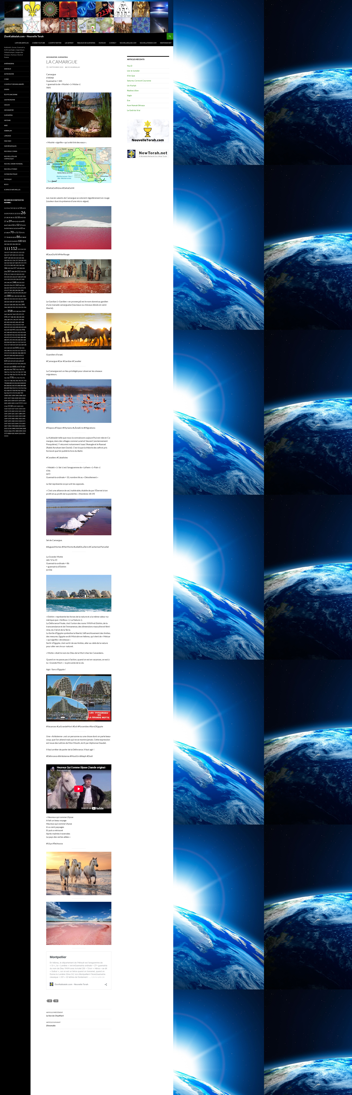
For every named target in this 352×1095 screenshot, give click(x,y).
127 (8, 255)
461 (13, 335)
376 (5, 317)
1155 (23, 409)
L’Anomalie (53, 1024)
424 (14, 327)
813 (13, 383)
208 (12, 271)
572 (5, 353)
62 (15, 228)
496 (16, 340)
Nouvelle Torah (10, 169)
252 (20, 282)
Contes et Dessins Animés (14, 84)
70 (12, 232)
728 (24, 372)
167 (13, 263)
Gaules (7, 105)
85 (15, 237)
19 (9, 213)
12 (18, 208)
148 (5, 260)
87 (21, 237)
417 (20, 325)
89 (25, 237)
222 (23, 274)
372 (20, 314)
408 (22, 322)
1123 (9, 409)
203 (23, 268)
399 (20, 319)
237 (20, 279)
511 (16, 342)
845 (5, 385)
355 (22, 307)
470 (5, 337)
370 (17, 314)
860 (8, 385)
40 (13, 221)
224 (8, 277)
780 (11, 380)
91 (7, 241)
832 (24, 383)
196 (11, 268)
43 (19, 221)
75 (23, 232)
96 (13, 241)
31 (14, 217)
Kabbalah (8, 131)
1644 (16, 423)
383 (20, 317)
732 (8, 374)
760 (24, 374)
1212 (16, 411)
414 (17, 325)
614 (11, 358)
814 (16, 383)
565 (22, 350)
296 (22, 293)
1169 (5, 411)
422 (11, 327)
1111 (20, 403)
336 (5, 304)
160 (22, 260)
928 (8, 390)
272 (19, 288)
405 (14, 322)
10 (14, 208)
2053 (23, 426)
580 (13, 353)
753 (16, 374)
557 (19, 350)
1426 (20, 418)
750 (13, 374)
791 (22, 380)
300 (9, 295)
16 (5, 213)
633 (8, 363)
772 (18, 378)
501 (22, 340)
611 (22, 355)
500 (19, 340)
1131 (16, 409)
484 (22, 337)
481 (19, 337)
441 (14, 330)
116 (5, 252)
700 (56, 1001)
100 (20, 240)
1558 (20, 421)
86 (18, 237)
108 (16, 244)
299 (5, 296)
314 (13, 299)
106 (13, 244)
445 (20, 330)
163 (8, 263)
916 (25, 388)
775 (23, 378)
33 (18, 217)
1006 (17, 395)
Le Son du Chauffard (55, 1014)
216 (5, 274)
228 (19, 277)
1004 (13, 395)
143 (17, 258)
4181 (13, 433)
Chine (6, 79)
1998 (13, 426)
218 (11, 274)
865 (13, 385)
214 (22, 271)
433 (22, 327)
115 (24, 249)
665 (11, 367)
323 (8, 302)
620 (5, 361)
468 (24, 335)
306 (24, 296)
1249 (9, 413)
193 (9, 268)
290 (8, 293)
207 (9, 271)
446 (23, 330)
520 (11, 345)
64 (19, 228)
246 (8, 282)
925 (5, 390)
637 (16, 363)
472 (8, 337)
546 (5, 350)
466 (22, 335)
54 (23, 225)
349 (11, 307)
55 (25, 225)
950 (22, 390)
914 (22, 388)
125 (23, 252)
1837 (5, 426)
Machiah (7, 141)
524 (17, 345)
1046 (5, 400)
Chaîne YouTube (38, 43)
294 (19, 293)
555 (16, 350)
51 (15, 225)
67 (5, 232)
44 (21, 221)
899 (8, 388)
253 (23, 282)
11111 (6, 436)
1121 (21, 406)
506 (13, 342)
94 (9, 241)
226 (13, 277)
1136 (20, 409)
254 (5, 285)
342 (17, 304)
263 (23, 285)
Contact (112, 43)
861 (11, 385)
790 (19, 380)
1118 (10, 406)
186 (5, 268)
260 (17, 285)
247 (11, 282)
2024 (20, 426)
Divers (6, 89)
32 (16, 217)
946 (19, 390)
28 (7, 217)
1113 (24, 403)
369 (14, 314)
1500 (13, 421)
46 (5, 225)
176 (8, 265)
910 (13, 388)
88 (23, 237)
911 (16, 388)
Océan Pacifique (10, 174)
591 (24, 353)
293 (17, 293)
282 (13, 290)
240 (22, 279)
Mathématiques (10, 146)
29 (9, 217)
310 (8, 299)
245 (5, 282)
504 (8, 342)
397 (17, 319)
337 (8, 304)
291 (11, 293)
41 (15, 221)
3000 (17, 431)
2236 (10, 428)
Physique (8, 179)
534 (8, 348)
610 (19, 355)
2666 (10, 431)
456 (5, 335)
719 (16, 372)
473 (11, 337)
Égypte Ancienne (10, 94)
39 (10, 221)
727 (22, 372)
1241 (5, 413)
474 (13, 337)
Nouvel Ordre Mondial (13, 164)
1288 (20, 413)
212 (18, 271)
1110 (16, 403)
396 (14, 319)
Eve (128, 100)
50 (13, 225)
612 (5, 358)
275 (24, 288)
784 (17, 380)
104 (8, 244)
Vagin (129, 95)
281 (11, 290)
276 (5, 290)
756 (22, 374)
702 (17, 369)
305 (21, 296)
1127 (13, 409)
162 (5, 263)
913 (19, 388)
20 (11, 213)
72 (17, 232)
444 (17, 330)
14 (23, 208)
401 (5, 322)
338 (11, 304)
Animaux (7, 69)
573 (8, 353)
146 (22, 258)
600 (11, 355)
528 (22, 345)
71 (15, 232)
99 (17, 241)
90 (5, 241)
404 (11, 322)
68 (7, 232)
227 (16, 277)
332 (19, 302)
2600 (24, 428)
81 (11, 237)
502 (24, 340)
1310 (9, 416)
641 (19, 363)
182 (17, 265)
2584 (20, 428)
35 (23, 217)
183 (20, 265)
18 (7, 213)
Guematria (63, 57)
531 (5, 348)
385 (23, 317)
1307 (5, 416)
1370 (9, 418)
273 (22, 288)
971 (11, 393)
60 (11, 228)
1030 (16, 398)
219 (14, 274)
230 (24, 277)
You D (129, 66)
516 (5, 345)
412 (14, 325)
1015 (5, 398)
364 (23, 311)
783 (14, 380)
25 (20, 213)
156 (13, 260)
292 (14, 293)
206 (5, 271)
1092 (9, 403)
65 (21, 228)
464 (19, 335)
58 (7, 228)
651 (24, 363)
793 (25, 380)
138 (9, 258)
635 (13, 363)
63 (17, 228)
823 (19, 383)
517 (8, 345)
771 (15, 378)
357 (5, 311)
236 (17, 279)
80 (9, 237)
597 (8, 355)
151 (11, 260)
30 (11, 217)
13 (20, 208)
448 (8, 332)
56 (5, 228)
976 (16, 393)
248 (14, 282)
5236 (20, 433)
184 (23, 265)
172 (22, 263)
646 (22, 363)
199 (18, 268)
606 (17, 355)
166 (11, 263)
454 (24, 332)
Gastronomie (9, 100)
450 (13, 332)
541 (17, 347)
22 (15, 213)
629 (22, 361)
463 (16, 335)
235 (14, 279)
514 (22, 342)
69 (9, 232)
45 (23, 221)
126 (5, 255)
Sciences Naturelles (12, 189)
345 (50, 1001)
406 (17, 322)
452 (19, 332)
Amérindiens (9, 63)
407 (20, 322)
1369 (5, 418)
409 (5, 325)
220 (17, 274)
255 (8, 285)
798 (5, 383)
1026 (13, 398)
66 (24, 228)
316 (19, 299)
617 (20, 358)
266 (5, 288)
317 (22, 299)
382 (17, 317)
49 (11, 225)
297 (25, 293)
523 (14, 345)
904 (11, 388)
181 (14, 265)
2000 (16, 426)
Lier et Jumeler (133, 71)
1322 (16, 416)
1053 (9, 400)
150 (8, 260)
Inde (6, 125)
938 (13, 390)
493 (11, 340)
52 (17, 224)
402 (8, 322)
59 (9, 228)
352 (14, 307)
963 (8, 393)
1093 (13, 403)
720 (19, 372)
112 (14, 248)
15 (25, 208)
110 (19, 244)
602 (14, 355)
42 (17, 221)
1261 (13, 413)
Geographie (51, 57)
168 (16, 263)
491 (8, 340)
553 (13, 350)
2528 (17, 428)
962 (5, 393)
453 (22, 332)
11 (16, 208)
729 (5, 374)
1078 (20, 400)
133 (19, 255)
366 (8, 314)
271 (16, 288)
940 (16, 390)
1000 (6, 395)
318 (25, 299)
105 (11, 244)
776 (5, 380)
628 (20, 361)
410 (8, 325)
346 (5, 307)
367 (11, 314)
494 (13, 340)
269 (11, 288)
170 (19, 263)
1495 (9, 421)
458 (8, 335)
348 (8, 307)
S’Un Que (131, 75)
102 (5, 244)
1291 (23, 413)
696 (11, 369)
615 (14, 358)
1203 (13, 411)
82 (13, 237)
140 (11, 258)
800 (8, 383)
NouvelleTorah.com (148, 43)
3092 (20, 431)
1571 (23, 421)
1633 (13, 423)
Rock (6, 184)
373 (22, 314)
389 (8, 319)
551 (11, 350)
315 (16, 299)
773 (21, 378)
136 (22, 255)
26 (23, 212)
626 (17, 361)
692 (8, 369)
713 (11, 372)
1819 (23, 423)
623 (11, 361)
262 (20, 285)
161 (25, 260)
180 (11, 265)
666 (14, 366)
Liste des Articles (22, 43)
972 (13, 393)
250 (17, 282)
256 (11, 285)
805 (11, 383)
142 (14, 258)
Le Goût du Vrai (133, 110)
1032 (20, 398)
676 (20, 367)
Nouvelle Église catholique (10, 157)
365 (5, 314)
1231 (20, 411)
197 (14, 268)
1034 (23, 398)
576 (11, 353)
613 (8, 358)
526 (19, 345)
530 (25, 345)
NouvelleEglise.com (128, 43)
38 (7, 221)
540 (13, 348)
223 (5, 277)
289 (5, 293)
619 (22, 358)
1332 (20, 416)
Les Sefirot (69, 43)
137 (5, 258)
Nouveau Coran (10, 151)
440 (11, 330)
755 (19, 374)
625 (14, 361)
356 (25, 307)
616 (17, 358)
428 (17, 327)
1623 (9, 423)
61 (13, 228)
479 (16, 337)
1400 (13, 418)
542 (20, 348)
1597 (5, 423)
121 (17, 252)
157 (17, 260)
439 (8, 330)
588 (22, 353)
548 (8, 350)
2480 (13, 428)
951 (24, 390)
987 (19, 393)
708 (5, 372)
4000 (9, 433)
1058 (13, 400)
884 (22, 385)
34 (21, 217)
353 (17, 307)
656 (5, 367)
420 (5, 327)
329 (13, 302)
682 (24, 367)
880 (19, 385)
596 (5, 355)
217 (9, 274)
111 (7, 248)
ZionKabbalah (73, 67)
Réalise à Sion (133, 90)
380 (12, 317)
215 (25, 271)
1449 (5, 421)
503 (5, 342)
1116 (5, 406)
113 (18, 249)
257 (13, 285)
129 (11, 255)
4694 (16, 433)
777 (8, 381)
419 (22, 325)
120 (14, 252)
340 (13, 305)
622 (9, 361)
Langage (7, 136)
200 (21, 268)
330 (16, 302)
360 (17, 311)
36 (25, 217)
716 (13, 372)
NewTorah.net (165, 43)
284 (16, 290)
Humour (102, 43)
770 (12, 377)
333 (22, 301)
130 (13, 255)
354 (19, 307)
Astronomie (9, 74)
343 (19, 304)
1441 (23, 418)
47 (7, 225)
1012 (24, 395)
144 (20, 258)
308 (5, 299)
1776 (20, 423)
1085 (23, 400)
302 (15, 296)
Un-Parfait (131, 85)
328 (11, 302)
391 (11, 320)
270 (13, 288)
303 (18, 296)
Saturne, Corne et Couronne (139, 80)
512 (19, 342)
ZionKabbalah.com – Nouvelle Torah (24, 36)
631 (5, 363)
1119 (14, 406)
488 (5, 340)
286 (19, 290)
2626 (6, 431)
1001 (10, 395)
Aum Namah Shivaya (136, 105)
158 (19, 260)
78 (7, 237)
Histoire (7, 120)
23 (18, 213)
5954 (23, 433)
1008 (20, 395)
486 (24, 337)
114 (21, 249)
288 (22, 290)
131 (16, 255)
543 (23, 348)
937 (11, 390)
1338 (23, 416)
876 (16, 385)
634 (11, 363)
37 (5, 221)
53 (21, 225)
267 (8, 288)
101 (24, 241)
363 (20, 311)
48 (9, 225)
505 (11, 342)
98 (15, 241)
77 (5, 237)
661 (8, 367)
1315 (13, 416)
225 (11, 277)
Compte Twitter (55, 43)
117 (8, 252)
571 (24, 350)
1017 (9, 398)
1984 (9, 426)
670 (17, 367)
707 (23, 369)
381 (15, 317)
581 (16, 353)
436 (5, 330)
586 (19, 353)
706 (20, 369)
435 (25, 327)
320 (5, 302)
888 (24, 385)
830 (22, 383)
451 (16, 332)
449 (11, 332)
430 (19, 327)
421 (8, 327)
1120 (18, 406)
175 (5, 265)
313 (11, 299)
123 (20, 252)
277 (8, 290)
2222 (5, 428)
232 (8, 279)
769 (8, 378)
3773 (5, 433)
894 (5, 388)
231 (5, 279)
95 (11, 241)
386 (5, 320)
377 (9, 317)
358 (10, 311)
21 (13, 213)
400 (22, 319)
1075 (16, 400)
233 (11, 279)
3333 (24, 431)
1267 (16, 413)
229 (22, 277)
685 (5, 369)
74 (22, 232)
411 (11, 325)
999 (22, 393)
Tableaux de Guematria (86, 43)
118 (11, 252)
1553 (16, 421)
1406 (16, 418)
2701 (13, 431)
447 (5, 332)
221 (20, 274)
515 (24, 342)
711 (8, 372)
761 (5, 378)
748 (11, 374)
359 (14, 311)
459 (11, 335)
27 (5, 217)
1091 (5, 403)
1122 (5, 409)
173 (24, 263)
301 (12, 296)
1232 (23, 411)
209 (15, 271)
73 (19, 232)
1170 (9, 411)
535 (11, 348)
